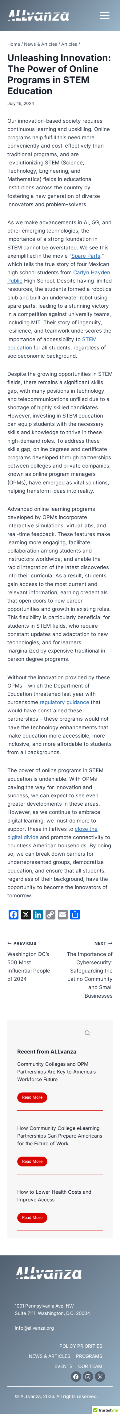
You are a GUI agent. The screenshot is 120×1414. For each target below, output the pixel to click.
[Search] (87, 1034)
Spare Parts (85, 256)
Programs (89, 1356)
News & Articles (49, 1356)
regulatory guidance (64, 702)
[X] (100, 1376)
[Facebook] (76, 1376)
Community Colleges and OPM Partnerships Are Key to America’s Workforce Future (56, 1071)
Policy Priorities (80, 1346)
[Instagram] (88, 1376)
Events (63, 1366)
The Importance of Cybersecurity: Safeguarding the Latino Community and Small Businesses (90, 970)
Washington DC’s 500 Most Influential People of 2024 (28, 961)
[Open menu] (105, 15)
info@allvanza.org (34, 1328)
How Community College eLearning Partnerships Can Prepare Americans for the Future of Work (59, 1135)
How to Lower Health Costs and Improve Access (54, 1196)
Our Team (90, 1366)
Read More (34, 1098)
